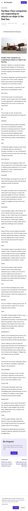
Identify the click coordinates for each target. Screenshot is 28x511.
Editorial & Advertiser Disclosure (12, 31)
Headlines (4, 7)
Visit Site (14, 453)
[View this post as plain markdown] (23, 24)
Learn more (5, 504)
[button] (2, 2)
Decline (23, 507)
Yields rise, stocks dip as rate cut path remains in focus (6, 464)
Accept (16, 507)
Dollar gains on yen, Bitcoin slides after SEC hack (21, 464)
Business (24, 2)
